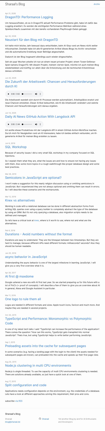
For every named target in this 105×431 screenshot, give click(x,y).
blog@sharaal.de (12, 422)
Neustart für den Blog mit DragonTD (31, 40)
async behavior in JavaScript (26, 257)
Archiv (97, 4)
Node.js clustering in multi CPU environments (38, 365)
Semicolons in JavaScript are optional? (33, 178)
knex (36, 220)
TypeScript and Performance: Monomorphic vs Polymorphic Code (48, 321)
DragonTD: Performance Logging (29, 17)
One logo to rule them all (23, 299)
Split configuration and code (25, 385)
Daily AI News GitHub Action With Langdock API (40, 116)
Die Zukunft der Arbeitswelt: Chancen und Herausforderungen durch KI (50, 84)
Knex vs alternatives (20, 200)
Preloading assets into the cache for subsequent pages (45, 346)
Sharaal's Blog (15, 4)
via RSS (18, 401)
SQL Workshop (16, 147)
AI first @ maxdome (19, 276)
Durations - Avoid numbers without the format (38, 234)
